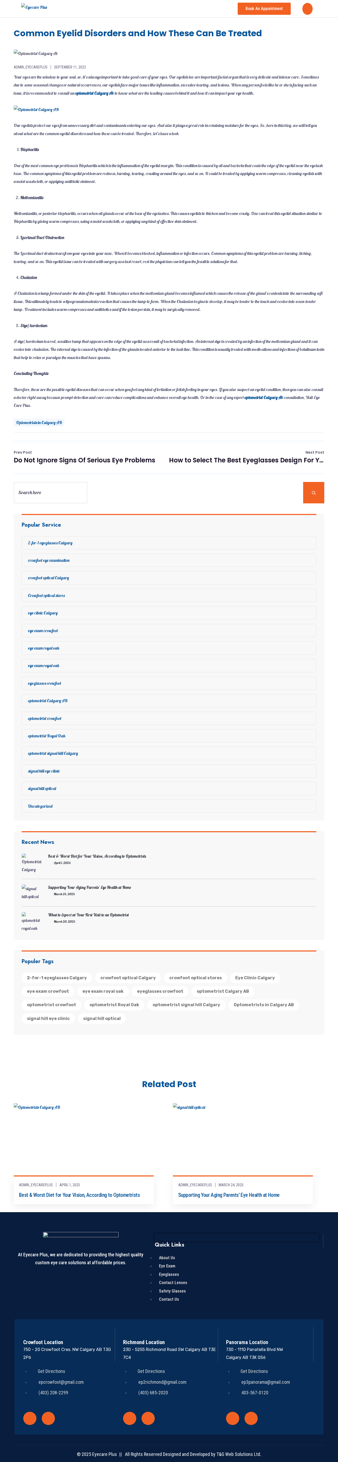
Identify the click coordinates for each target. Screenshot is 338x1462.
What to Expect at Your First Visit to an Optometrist (89, 914)
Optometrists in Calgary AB (39, 422)
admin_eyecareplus (31, 67)
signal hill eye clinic (44, 771)
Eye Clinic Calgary (255, 977)
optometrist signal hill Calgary (53, 753)
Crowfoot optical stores (46, 595)
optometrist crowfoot (44, 718)
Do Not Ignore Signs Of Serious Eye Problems (84, 457)
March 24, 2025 (231, 1185)
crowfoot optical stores (195, 977)
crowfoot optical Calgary (48, 577)
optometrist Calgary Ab (264, 397)
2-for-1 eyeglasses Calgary (50, 542)
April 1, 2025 (69, 1185)
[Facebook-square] (29, 1418)
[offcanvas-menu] (307, 9)
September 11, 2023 (70, 67)
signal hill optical (42, 788)
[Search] (313, 492)
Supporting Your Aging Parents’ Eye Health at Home (89, 887)
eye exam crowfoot (43, 630)
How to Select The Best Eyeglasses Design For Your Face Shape (246, 457)
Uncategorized (40, 806)
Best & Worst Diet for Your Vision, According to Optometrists (97, 856)
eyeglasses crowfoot (44, 683)
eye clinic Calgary (43, 612)
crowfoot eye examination (48, 560)
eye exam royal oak (43, 648)
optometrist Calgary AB (48, 700)
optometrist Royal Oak (46, 735)
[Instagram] (48, 1418)
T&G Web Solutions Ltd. (239, 1454)
